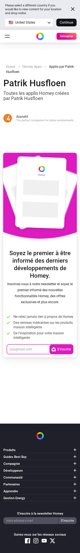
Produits (9, 450)
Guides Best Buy (14, 457)
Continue (66, 22)
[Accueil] (40, 36)
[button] (29, 22)
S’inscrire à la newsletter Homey (40, 513)
